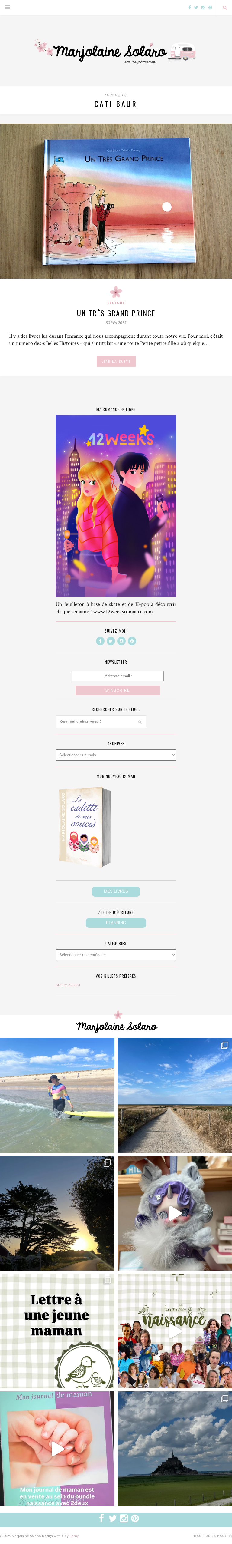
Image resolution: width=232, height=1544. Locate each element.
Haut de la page (211, 1536)
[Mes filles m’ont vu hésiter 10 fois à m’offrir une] (175, 1213)
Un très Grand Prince (116, 312)
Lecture (116, 302)
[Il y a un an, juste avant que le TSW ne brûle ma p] (57, 1095)
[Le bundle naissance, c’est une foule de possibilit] (175, 1331)
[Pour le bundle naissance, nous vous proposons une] (57, 1331)
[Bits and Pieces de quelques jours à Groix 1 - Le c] (57, 1213)
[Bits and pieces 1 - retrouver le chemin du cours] (175, 1095)
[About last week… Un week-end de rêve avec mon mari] (175, 1448)
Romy (74, 1535)
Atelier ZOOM (68, 984)
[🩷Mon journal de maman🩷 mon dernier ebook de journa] (57, 1448)
